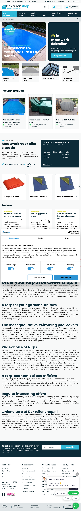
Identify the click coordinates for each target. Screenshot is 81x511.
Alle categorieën (8, 14)
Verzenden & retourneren (34, 507)
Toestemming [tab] (14, 238)
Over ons (75, 1)
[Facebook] (3, 494)
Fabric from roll (72, 14)
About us (5, 468)
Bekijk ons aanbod (61, 56)
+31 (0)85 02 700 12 (8, 488)
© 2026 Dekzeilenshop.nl (53, 507)
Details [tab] (40, 238)
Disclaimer (26, 474)
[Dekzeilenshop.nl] (15, 7)
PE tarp (44, 14)
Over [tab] (67, 238)
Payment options (28, 480)
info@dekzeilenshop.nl (10, 486)
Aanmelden (70, 447)
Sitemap (25, 489)
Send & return (27, 483)
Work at (4, 477)
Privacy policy (4, 507)
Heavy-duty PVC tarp (57, 14)
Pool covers (33, 14)
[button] (1, 71)
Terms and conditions (30, 471)
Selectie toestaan (40, 277)
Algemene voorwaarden (18, 507)
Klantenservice (63, 1)
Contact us (6, 471)
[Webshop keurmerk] (11, 494)
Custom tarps (21, 14)
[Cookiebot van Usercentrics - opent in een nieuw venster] (69, 232)
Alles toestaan (66, 277)
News (4, 474)
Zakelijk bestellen (28, 492)
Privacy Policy (27, 477)
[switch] (31, 268)
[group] (10, 72)
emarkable (69, 508)
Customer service (28, 486)
